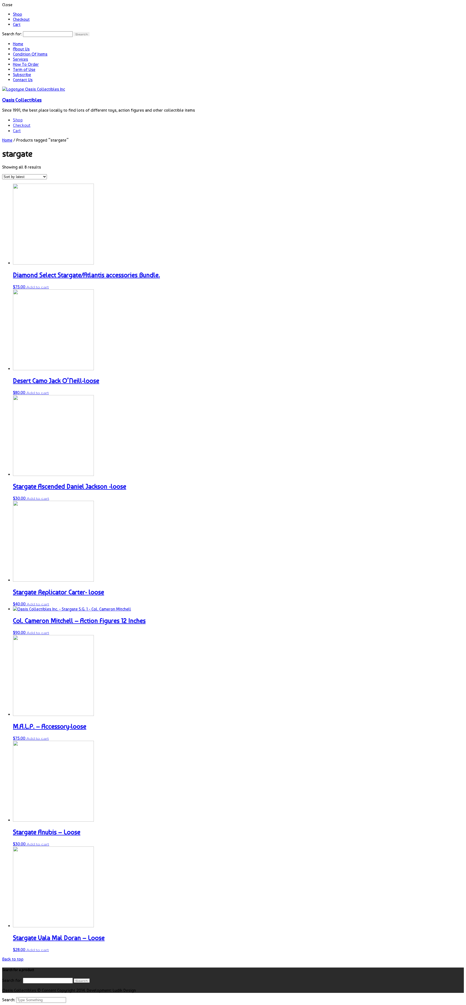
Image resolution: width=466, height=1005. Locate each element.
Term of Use (24, 69)
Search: (9, 999)
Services (20, 59)
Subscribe (22, 74)
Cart (16, 24)
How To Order (26, 64)
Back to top (12, 959)
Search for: (12, 33)
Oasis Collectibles (22, 100)
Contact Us (23, 79)
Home (18, 43)
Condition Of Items (30, 54)
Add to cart (37, 287)
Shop (17, 14)
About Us (21, 49)
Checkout (21, 19)
